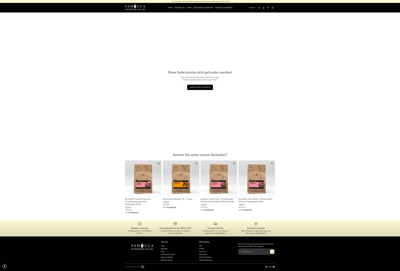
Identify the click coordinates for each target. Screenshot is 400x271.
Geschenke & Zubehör (168, 254)
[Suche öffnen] (259, 7)
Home (163, 246)
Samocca (132, 267)
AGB (200, 246)
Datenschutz (203, 254)
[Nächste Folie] (158, 178)
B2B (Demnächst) (166, 260)
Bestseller (164, 249)
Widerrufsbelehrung (205, 260)
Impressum (202, 252)
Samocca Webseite (167, 257)
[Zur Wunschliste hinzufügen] (158, 163)
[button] (4, 266)
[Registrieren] (272, 252)
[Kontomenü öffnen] (263, 7)
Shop (162, 252)
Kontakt (201, 249)
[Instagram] (270, 267)
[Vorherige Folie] (128, 178)
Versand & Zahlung (205, 257)
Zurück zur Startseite (200, 87)
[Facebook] (266, 267)
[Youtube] (273, 267)
